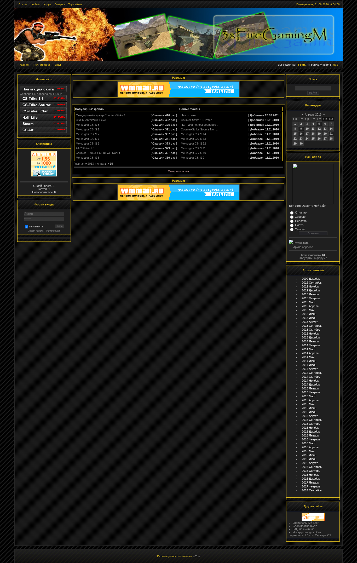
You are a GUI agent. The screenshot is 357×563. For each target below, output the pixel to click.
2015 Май (308, 404)
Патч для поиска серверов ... (200, 124)
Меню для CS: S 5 (87, 143)
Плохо (299, 225)
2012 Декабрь (311, 290)
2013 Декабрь (311, 337)
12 (319, 128)
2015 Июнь (309, 408)
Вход (58, 64)
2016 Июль (309, 459)
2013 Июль (309, 317)
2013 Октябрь (311, 329)
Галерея (60, 4)
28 (331, 138)
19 (319, 133)
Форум (47, 4)
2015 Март (309, 396)
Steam (27, 124)
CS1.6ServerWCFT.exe (91, 120)
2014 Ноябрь (310, 380)
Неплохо (301, 220)
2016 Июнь (309, 455)
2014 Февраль (311, 345)
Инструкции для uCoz (307, 532)
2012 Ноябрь (310, 286)
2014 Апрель (310, 353)
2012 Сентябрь (312, 282)
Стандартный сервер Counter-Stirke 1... (102, 115)
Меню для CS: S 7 (87, 138)
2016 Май (308, 451)
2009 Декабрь (311, 278)
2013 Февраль (311, 298)
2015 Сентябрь (312, 419)
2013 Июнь (309, 313)
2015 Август (310, 415)
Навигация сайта (38, 89)
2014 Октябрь (311, 376)
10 (307, 128)
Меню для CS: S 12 (193, 143)
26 (319, 138)
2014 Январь (310, 341)
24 (307, 138)
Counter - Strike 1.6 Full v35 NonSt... (99, 152)
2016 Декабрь (311, 478)
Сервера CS (28, 93)
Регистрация (41, 64)
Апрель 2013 (313, 114)
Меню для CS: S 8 (87, 124)
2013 (91, 163)
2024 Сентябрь (312, 490)
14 (331, 128)
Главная (23, 64)
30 (301, 143)
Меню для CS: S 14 (193, 134)
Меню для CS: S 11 (193, 148)
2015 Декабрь (311, 431)
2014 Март (309, 349)
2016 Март (309, 443)
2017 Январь (310, 482)
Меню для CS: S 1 (87, 129)
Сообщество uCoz (305, 525)
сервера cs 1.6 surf (49, 93)
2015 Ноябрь (310, 427)
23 (301, 138)
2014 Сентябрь (312, 372)
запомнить (36, 226)
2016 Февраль (311, 439)
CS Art (27, 130)
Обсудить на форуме (313, 258)
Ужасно (300, 229)
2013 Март (309, 302)
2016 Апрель (310, 447)
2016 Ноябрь (310, 474)
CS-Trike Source (36, 105)
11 (313, 128)
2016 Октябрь (311, 470)
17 (307, 133)
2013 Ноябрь (310, 333)
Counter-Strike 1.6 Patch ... (198, 120)
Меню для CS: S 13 (193, 138)
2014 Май (308, 357)
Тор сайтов (75, 4)
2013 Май (308, 310)
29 (295, 143)
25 (313, 138)
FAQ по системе (303, 529)
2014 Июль (309, 364)
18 (313, 133)
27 (325, 138)
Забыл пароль (36, 230)
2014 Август (310, 368)
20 (325, 133)
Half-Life (30, 117)
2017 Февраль (311, 486)
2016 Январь (310, 435)
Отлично (301, 212)
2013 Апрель (310, 306)
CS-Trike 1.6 (33, 98)
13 (325, 128)
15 (295, 133)
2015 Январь (310, 388)
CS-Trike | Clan (35, 111)
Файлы (35, 4)
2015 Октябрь (311, 423)
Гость (302, 64)
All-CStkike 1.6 (85, 148)
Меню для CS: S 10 (193, 152)
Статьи (23, 4)
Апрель (102, 163)
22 (295, 138)
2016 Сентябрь (312, 466)
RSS (335, 64)
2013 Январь (310, 294)
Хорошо (300, 216)
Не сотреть (188, 115)
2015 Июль (309, 411)
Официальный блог (306, 522)
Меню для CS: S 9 (192, 157)
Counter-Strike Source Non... (199, 129)
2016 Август (310, 462)
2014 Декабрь (311, 384)
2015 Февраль (311, 392)
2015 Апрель (310, 400)
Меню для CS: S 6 (87, 157)
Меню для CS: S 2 (87, 134)
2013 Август (310, 321)
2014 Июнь (309, 361)
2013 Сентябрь (312, 325)
